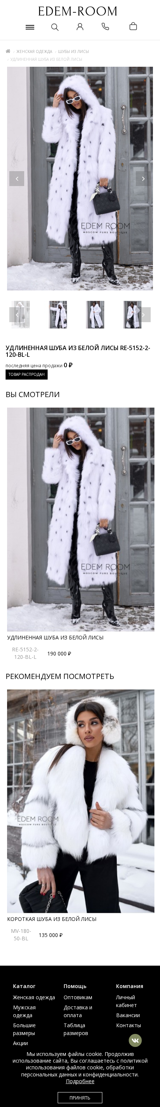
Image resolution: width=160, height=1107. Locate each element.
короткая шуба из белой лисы (51, 918)
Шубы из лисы (73, 51)
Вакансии (128, 1015)
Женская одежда (34, 51)
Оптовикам (78, 997)
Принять (80, 1098)
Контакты (128, 1025)
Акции (20, 1043)
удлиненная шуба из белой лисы (55, 637)
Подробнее (80, 1081)
